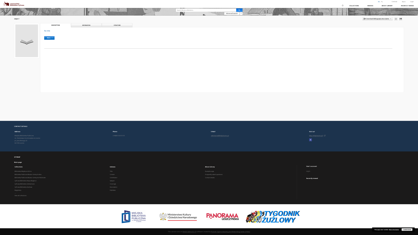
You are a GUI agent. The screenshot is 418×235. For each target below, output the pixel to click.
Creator (112, 174)
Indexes (370, 6)
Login (412, 2)
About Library (387, 6)
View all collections (20, 195)
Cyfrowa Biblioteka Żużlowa (23, 187)
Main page (18, 162)
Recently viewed (407, 6)
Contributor (113, 178)
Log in (308, 171)
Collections (354, 6)
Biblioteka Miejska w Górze (23, 171)
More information (394, 229)
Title (111, 171)
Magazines (18, 190)
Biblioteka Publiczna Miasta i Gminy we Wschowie (30, 178)
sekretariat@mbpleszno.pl (220, 136)
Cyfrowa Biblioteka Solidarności (25, 184)
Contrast (394, 2)
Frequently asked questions (213, 174)
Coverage (113, 184)
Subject (112, 181)
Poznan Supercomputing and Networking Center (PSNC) (230, 232)
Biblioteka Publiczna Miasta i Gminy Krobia (28, 174)
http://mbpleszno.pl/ (316, 136)
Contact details (210, 178)
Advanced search (232, 13)
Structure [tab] (117, 25)
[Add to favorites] (395, 18)
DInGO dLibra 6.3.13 (189, 232)
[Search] (239, 10)
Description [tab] (55, 25)
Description (113, 187)
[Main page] (342, 5)
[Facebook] (310, 140)
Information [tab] (86, 25)
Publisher (113, 190)
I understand (407, 230)
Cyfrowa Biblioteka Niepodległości (25, 181)
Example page (209, 171)
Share (403, 2)
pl (382, 1)
